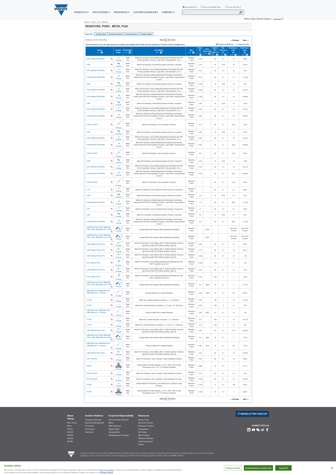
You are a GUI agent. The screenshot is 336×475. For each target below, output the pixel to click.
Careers (70, 438)
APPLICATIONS (100, 12)
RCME (89, 384)
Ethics (111, 423)
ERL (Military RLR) (93, 263)
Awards (70, 432)
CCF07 (89, 305)
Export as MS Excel (226, 44)
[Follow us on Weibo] (262, 429)
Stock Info (89, 432)
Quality (70, 441)
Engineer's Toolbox (146, 426)
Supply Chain (114, 429)
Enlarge (118, 60)
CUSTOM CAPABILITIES (145, 12)
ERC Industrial (92, 358)
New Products (143, 435)
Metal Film (89, 34)
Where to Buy (250, 19)
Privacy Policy (106, 472)
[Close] (332, 468)
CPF (88, 189)
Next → (246, 40)
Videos (141, 444)
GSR (88, 64)
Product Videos (146, 34)
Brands (70, 435)
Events (70, 429)
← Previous (234, 40)
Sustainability (114, 432)
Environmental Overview (118, 420)
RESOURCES (121, 12)
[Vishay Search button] (240, 12)
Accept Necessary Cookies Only (258, 468)
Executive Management (94, 423)
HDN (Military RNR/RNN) (96, 77)
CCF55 (89, 300)
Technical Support (145, 441)
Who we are (72, 423)
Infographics (143, 429)
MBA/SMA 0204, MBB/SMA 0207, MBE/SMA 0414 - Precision (99, 291)
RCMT (89, 366)
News (69, 426)
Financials (89, 426)
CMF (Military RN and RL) (96, 244)
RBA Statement (115, 426)
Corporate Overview (93, 420)
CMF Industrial (92, 124)
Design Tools (101, 34)
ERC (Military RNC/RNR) (96, 59)
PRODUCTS (80, 12)
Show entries (167, 40)
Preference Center (232, 468)
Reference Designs (145, 438)
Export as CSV (243, 44)
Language (277, 19)
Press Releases (132, 34)
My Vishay (142, 432)
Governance (90, 429)
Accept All (283, 468)
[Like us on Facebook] (267, 429)
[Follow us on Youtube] (253, 429)
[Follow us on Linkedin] (248, 429)
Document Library (115, 34)
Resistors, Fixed (96, 22)
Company (167, 12)
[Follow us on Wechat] (258, 429)
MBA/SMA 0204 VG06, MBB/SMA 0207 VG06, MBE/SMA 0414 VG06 (99, 228)
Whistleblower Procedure (119, 435)
